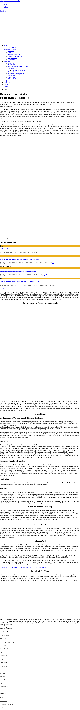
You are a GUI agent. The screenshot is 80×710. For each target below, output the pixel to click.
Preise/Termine (4, 649)
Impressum (3, 701)
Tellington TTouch (13, 68)
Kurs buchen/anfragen (14, 54)
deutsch (6, 8)
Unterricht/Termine (10, 49)
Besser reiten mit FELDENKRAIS (18, 66)
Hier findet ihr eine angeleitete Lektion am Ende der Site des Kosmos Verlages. (24, 567)
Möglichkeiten (12, 58)
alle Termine (4, 289)
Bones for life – (12, 77)
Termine (10, 52)
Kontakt (6, 86)
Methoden (7, 61)
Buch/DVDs (4, 680)
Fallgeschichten (5, 659)
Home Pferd (4, 666)
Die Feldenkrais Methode (8, 642)
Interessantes (4, 686)
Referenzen (3, 655)
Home (6, 45)
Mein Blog (7, 82)
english (6, 6)
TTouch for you (5, 639)
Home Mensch (12, 47)
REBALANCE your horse (16, 65)
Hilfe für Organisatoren (15, 56)
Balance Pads (12, 72)
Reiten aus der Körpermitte (16, 74)
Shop (5, 4)
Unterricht (11, 51)
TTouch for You (13, 79)
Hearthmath (3, 645)
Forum (6, 84)
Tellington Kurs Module (19, 70)
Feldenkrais (11, 75)
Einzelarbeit (11, 59)
